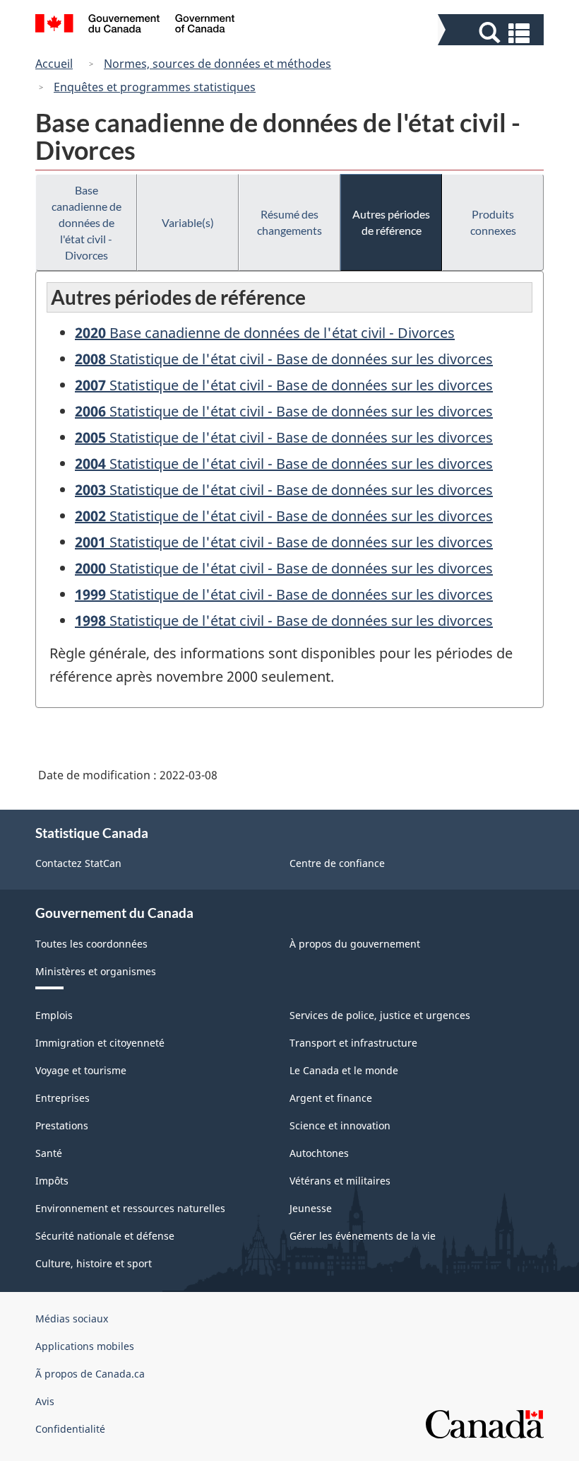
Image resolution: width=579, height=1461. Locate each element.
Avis (44, 1401)
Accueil (54, 63)
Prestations (61, 1125)
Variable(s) (188, 222)
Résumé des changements (289, 222)
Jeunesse (311, 1208)
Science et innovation (340, 1125)
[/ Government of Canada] (135, 25)
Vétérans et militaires (340, 1180)
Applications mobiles (84, 1346)
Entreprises (62, 1098)
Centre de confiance (337, 863)
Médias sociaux (71, 1318)
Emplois (54, 1015)
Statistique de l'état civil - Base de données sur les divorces (284, 358)
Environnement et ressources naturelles (130, 1208)
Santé (48, 1153)
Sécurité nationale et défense (104, 1235)
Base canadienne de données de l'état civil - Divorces (86, 222)
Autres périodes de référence (391, 222)
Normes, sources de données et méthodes (217, 63)
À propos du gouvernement (355, 943)
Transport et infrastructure (353, 1042)
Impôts (51, 1180)
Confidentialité (70, 1429)
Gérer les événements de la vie (363, 1235)
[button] (492, 33)
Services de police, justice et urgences (380, 1015)
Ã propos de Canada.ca (90, 1373)
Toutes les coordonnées (91, 943)
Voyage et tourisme (80, 1070)
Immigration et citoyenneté (100, 1042)
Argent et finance (331, 1098)
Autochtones (319, 1153)
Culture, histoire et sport (93, 1263)
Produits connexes (493, 222)
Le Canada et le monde (344, 1070)
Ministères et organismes (95, 971)
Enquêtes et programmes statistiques (155, 87)
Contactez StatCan (78, 863)
